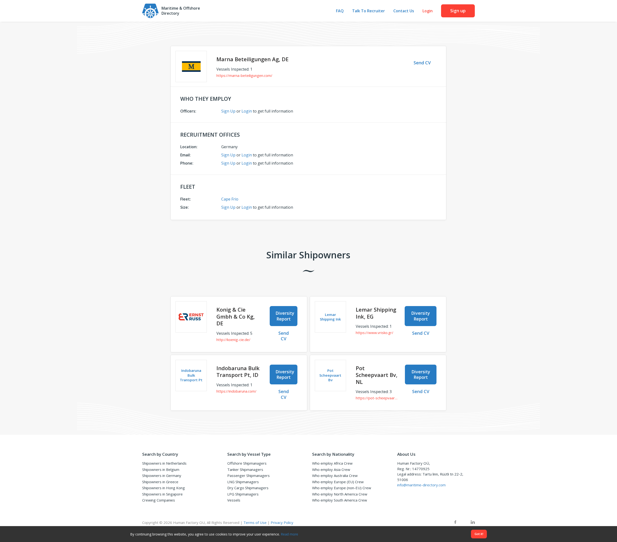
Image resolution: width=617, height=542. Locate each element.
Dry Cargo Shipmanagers (247, 487)
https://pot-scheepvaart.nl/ (377, 397)
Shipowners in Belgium (160, 469)
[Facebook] (455, 522)
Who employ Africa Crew (332, 463)
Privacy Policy (282, 522)
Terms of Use (255, 522)
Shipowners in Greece (160, 481)
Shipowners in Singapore (162, 494)
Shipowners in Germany (161, 475)
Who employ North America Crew (339, 494)
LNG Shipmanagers (243, 481)
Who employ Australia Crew (335, 475)
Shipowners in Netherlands (164, 463)
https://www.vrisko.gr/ (374, 332)
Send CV (422, 63)
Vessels (233, 500)
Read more (289, 534)
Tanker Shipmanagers (245, 469)
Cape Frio (229, 199)
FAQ (340, 10)
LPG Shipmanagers (243, 494)
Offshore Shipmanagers (247, 463)
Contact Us (403, 10)
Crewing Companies (158, 500)
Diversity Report (284, 315)
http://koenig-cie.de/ (233, 339)
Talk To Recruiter (368, 10)
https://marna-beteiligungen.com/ (244, 75)
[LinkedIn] (472, 522)
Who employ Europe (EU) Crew (338, 481)
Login (428, 10)
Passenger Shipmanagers (248, 475)
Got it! (479, 534)
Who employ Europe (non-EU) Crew (341, 487)
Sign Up (228, 111)
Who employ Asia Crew (331, 469)
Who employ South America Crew (339, 500)
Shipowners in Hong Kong (163, 487)
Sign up (458, 10)
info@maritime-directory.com (421, 484)
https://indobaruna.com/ (236, 391)
